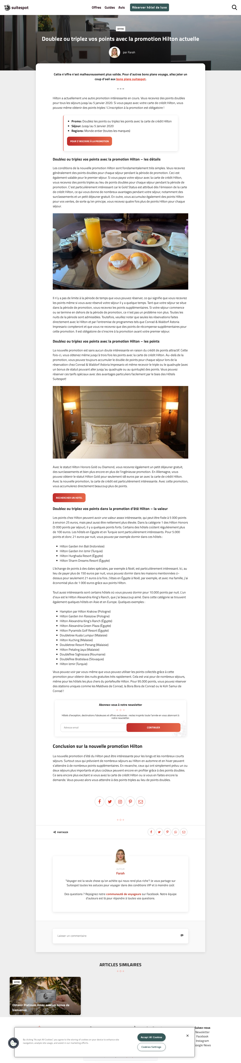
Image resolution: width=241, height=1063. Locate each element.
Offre (120, 29)
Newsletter (202, 1032)
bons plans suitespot (131, 79)
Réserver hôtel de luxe (149, 7)
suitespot (20, 7)
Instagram (202, 1040)
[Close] (187, 1036)
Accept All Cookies (151, 1037)
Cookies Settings (151, 1047)
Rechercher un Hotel (69, 498)
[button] (13, 1043)
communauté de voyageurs (123, 894)
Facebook (202, 1036)
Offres (96, 7)
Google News (202, 1045)
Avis (121, 7)
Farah (131, 52)
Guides (110, 7)
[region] (104, 1042)
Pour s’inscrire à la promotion (89, 141)
